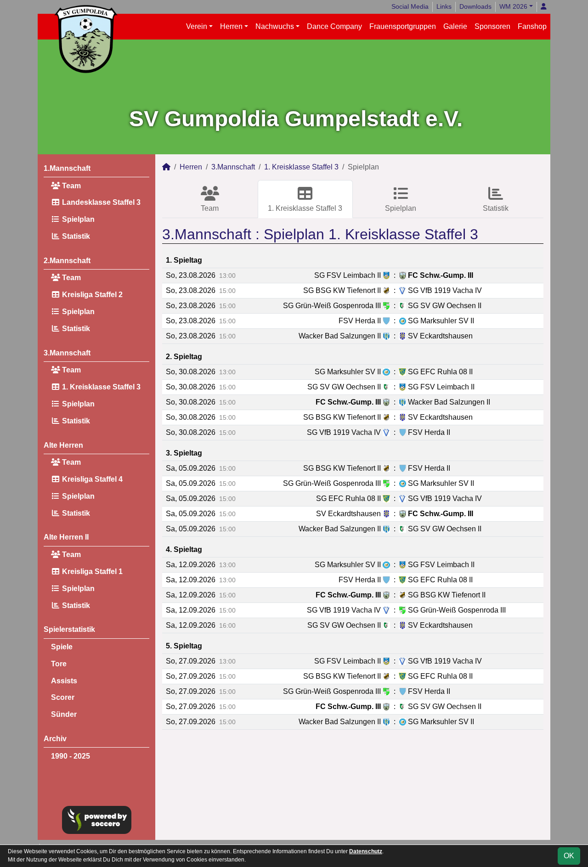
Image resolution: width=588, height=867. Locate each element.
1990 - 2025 (70, 756)
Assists (64, 681)
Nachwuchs (274, 26)
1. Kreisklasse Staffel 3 (100, 387)
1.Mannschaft (67, 168)
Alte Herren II (66, 537)
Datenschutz (365, 851)
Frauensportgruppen (402, 26)
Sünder (64, 714)
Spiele (62, 647)
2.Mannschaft (67, 261)
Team (70, 186)
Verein (196, 26)
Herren (231, 26)
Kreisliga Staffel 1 (91, 571)
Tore (59, 664)
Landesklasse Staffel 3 (100, 202)
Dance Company (334, 26)
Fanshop (532, 26)
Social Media (410, 6)
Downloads (475, 6)
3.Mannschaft (67, 353)
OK (569, 856)
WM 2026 (513, 6)
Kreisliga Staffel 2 (91, 294)
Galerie (455, 26)
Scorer (62, 697)
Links (444, 6)
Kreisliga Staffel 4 (91, 479)
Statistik (75, 236)
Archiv (55, 739)
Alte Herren (63, 445)
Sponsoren (492, 26)
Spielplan (77, 219)
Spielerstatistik (69, 629)
